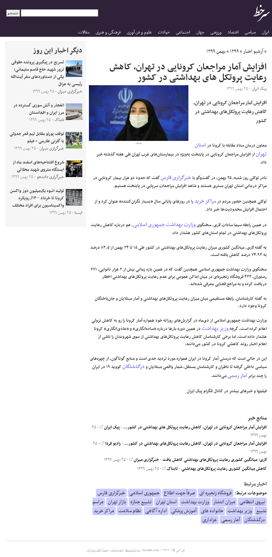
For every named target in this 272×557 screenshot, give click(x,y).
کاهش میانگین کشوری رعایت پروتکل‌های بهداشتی (224, 468)
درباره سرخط (132, 550)
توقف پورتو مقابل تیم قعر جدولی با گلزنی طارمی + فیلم (37, 137)
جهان (200, 32)
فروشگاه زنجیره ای (215, 493)
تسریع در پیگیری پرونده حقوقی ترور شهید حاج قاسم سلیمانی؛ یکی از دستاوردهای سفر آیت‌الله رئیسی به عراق (46, 73)
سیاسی (250, 32)
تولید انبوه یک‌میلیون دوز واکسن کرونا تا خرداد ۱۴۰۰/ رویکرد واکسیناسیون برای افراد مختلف (37, 198)
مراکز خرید (205, 201)
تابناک (172, 468)
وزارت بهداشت (181, 224)
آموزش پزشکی (184, 511)
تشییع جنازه (141, 502)
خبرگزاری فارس (176, 177)
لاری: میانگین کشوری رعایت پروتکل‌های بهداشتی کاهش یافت (215, 460)
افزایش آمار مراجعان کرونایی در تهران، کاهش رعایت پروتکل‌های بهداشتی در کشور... (195, 443)
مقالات (84, 32)
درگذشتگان (133, 366)
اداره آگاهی (156, 511)
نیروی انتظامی (252, 502)
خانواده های (212, 511)
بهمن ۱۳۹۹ (216, 51)
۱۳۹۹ (234, 51)
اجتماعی (183, 32)
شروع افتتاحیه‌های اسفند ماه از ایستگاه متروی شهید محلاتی (38, 166)
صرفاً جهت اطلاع (179, 493)
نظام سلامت (129, 511)
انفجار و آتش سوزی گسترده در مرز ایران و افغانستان (38, 109)
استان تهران (166, 502)
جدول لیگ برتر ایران (97, 550)
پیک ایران (111, 427)
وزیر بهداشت (215, 328)
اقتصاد (233, 32)
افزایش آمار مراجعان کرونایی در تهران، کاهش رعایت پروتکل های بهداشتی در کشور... (195, 427)
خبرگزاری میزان (146, 460)
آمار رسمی (237, 375)
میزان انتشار (224, 502)
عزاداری (209, 520)
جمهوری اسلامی (149, 224)
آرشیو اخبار (253, 51)
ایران (265, 32)
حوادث (164, 32)
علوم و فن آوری (139, 32)
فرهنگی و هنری (108, 32)
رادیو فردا (112, 443)
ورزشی (216, 32)
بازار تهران (117, 502)
